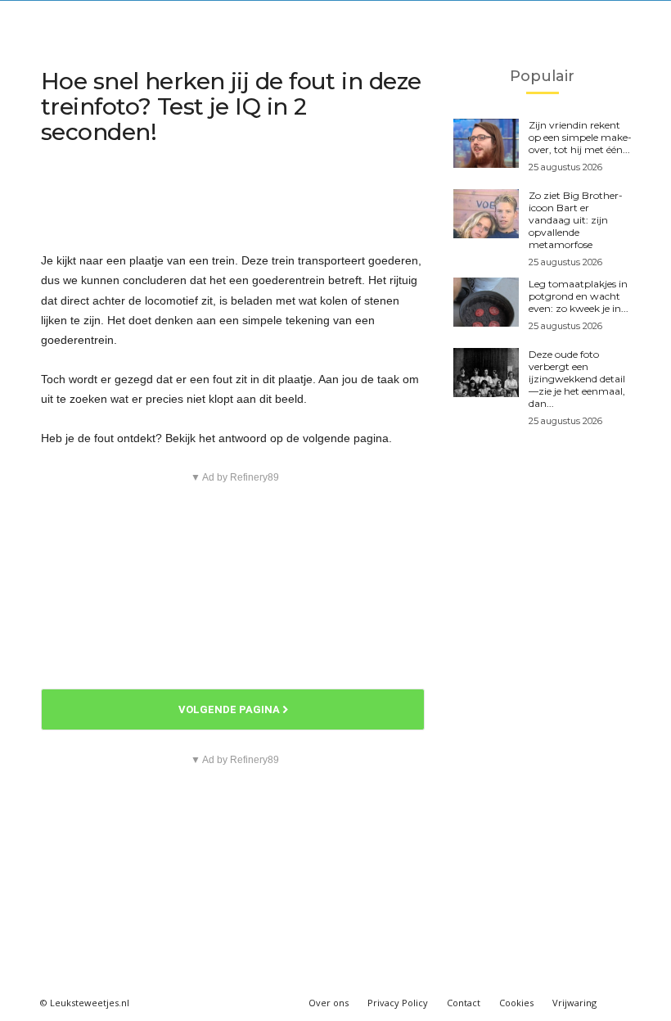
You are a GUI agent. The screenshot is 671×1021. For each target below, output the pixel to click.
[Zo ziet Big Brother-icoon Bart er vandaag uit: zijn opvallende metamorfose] (486, 213)
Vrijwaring (574, 1002)
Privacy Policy (397, 1002)
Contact (463, 1002)
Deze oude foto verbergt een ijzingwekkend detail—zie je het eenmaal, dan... (577, 378)
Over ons (328, 1002)
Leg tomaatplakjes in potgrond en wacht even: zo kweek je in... (578, 296)
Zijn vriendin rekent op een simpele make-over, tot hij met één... (580, 137)
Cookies (516, 1002)
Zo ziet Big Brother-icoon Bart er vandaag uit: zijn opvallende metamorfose (576, 220)
